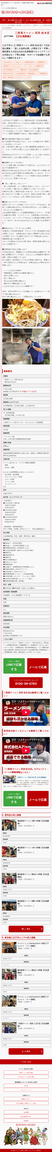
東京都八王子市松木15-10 (12, 391)
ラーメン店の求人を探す (26, 1069)
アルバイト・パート (26, 1090)
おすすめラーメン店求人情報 (26, 1077)
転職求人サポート (26, 1099)
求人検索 (33, 20)
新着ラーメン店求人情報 (26, 1072)
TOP (3, 20)
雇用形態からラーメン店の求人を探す (26, 1082)
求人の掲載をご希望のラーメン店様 (26, 1103)
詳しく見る (26, 929)
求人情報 (11, 20)
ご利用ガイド (48, 21)
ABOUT (26, 1108)
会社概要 (26, 1112)
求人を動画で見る (18, 21)
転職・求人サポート (40, 21)
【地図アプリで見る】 (29, 391)
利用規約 (26, 1120)
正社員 (26, 1085)
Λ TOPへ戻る (26, 1062)
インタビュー (25, 21)
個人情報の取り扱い (26, 1116)
